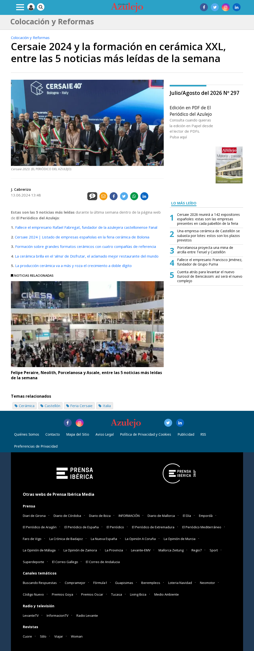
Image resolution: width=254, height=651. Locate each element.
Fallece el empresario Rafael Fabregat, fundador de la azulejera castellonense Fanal (86, 227)
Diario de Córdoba (67, 515)
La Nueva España (104, 538)
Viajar (58, 636)
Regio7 (196, 550)
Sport (214, 550)
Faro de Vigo (32, 538)
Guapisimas (124, 582)
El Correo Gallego (65, 562)
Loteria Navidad (180, 582)
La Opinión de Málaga (39, 550)
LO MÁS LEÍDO (183, 203)
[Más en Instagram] (80, 423)
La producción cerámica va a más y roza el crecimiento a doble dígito (73, 265)
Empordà (206, 515)
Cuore (27, 636)
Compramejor (75, 582)
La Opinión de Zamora (80, 550)
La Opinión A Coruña (140, 538)
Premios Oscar (92, 594)
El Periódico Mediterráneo (201, 527)
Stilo (43, 636)
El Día (187, 515)
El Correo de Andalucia (103, 562)
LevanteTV (31, 615)
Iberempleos (150, 582)
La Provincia (114, 550)
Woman (77, 636)
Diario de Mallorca (161, 515)
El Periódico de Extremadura (153, 527)
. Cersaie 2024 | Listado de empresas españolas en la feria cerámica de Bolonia (81, 236)
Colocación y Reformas (30, 37)
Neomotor (207, 582)
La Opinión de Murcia (179, 538)
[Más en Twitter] (168, 423)
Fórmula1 (100, 582)
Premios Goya (62, 594)
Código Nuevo (33, 594)
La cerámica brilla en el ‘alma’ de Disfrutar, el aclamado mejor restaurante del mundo (87, 256)
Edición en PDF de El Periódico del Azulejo (191, 111)
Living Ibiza (138, 594)
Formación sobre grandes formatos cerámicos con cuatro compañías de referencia (85, 246)
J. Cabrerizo (21, 189)
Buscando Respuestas (40, 582)
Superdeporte (33, 562)
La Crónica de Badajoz (66, 538)
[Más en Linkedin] (180, 423)
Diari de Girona (34, 515)
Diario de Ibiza (100, 515)
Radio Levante (87, 615)
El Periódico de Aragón (40, 527)
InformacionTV (57, 615)
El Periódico (115, 527)
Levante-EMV (141, 550)
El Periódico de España (81, 527)
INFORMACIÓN (129, 515)
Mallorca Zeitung (171, 550)
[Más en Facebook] (68, 423)
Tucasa (116, 594)
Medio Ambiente (166, 594)
